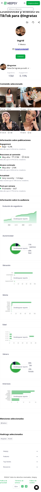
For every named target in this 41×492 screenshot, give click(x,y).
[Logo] (10, 3)
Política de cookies (32, 482)
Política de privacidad (3, 482)
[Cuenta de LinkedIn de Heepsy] (26, 486)
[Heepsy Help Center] (24, 3)
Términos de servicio (19, 482)
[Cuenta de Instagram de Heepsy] (22, 486)
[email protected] (21, 49)
